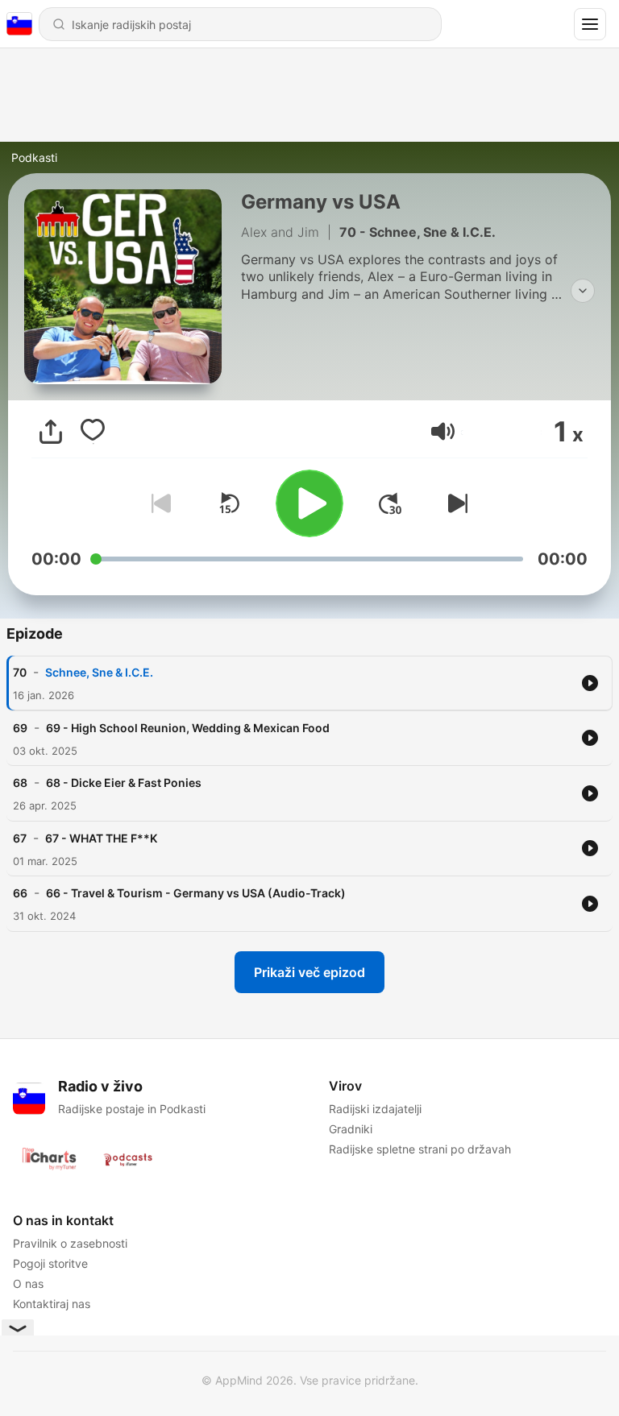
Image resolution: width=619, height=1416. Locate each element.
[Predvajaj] (309, 503)
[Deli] (51, 431)
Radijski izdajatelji (375, 1109)
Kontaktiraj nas (51, 1303)
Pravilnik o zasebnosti (70, 1243)
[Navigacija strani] (590, 24)
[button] (443, 431)
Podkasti (34, 157)
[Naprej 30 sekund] (390, 503)
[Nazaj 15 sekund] (229, 503)
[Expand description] (583, 291)
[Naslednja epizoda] (454, 503)
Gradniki (350, 1129)
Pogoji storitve (50, 1263)
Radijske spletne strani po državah (420, 1149)
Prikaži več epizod (309, 972)
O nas (28, 1283)
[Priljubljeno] (92, 431)
